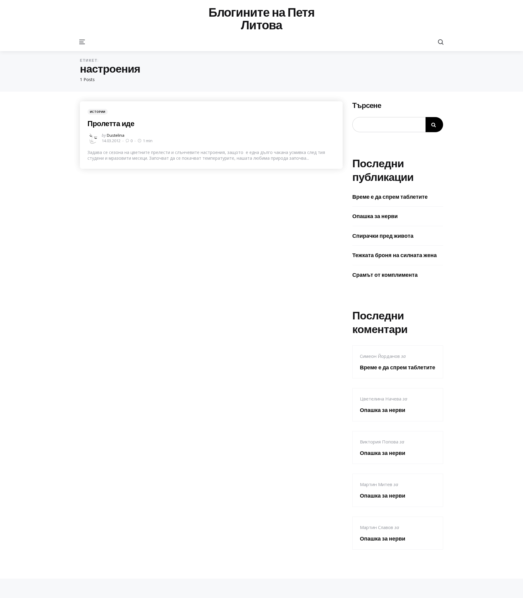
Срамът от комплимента (385, 274)
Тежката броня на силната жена (394, 255)
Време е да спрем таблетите (390, 196)
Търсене (366, 105)
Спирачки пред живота (382, 235)
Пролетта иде (110, 123)
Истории (97, 111)
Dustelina (115, 135)
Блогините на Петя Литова (261, 18)
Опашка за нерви (375, 216)
